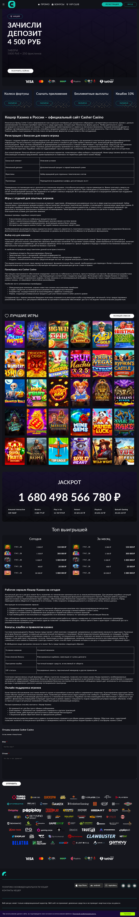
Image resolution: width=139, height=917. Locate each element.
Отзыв (5, 753)
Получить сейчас (20, 71)
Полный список (121, 316)
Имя (4, 742)
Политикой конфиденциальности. (84, 914)
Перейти (12, 103)
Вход (130, 4)
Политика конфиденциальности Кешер (25, 887)
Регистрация (112, 4)
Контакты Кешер (11, 891)
